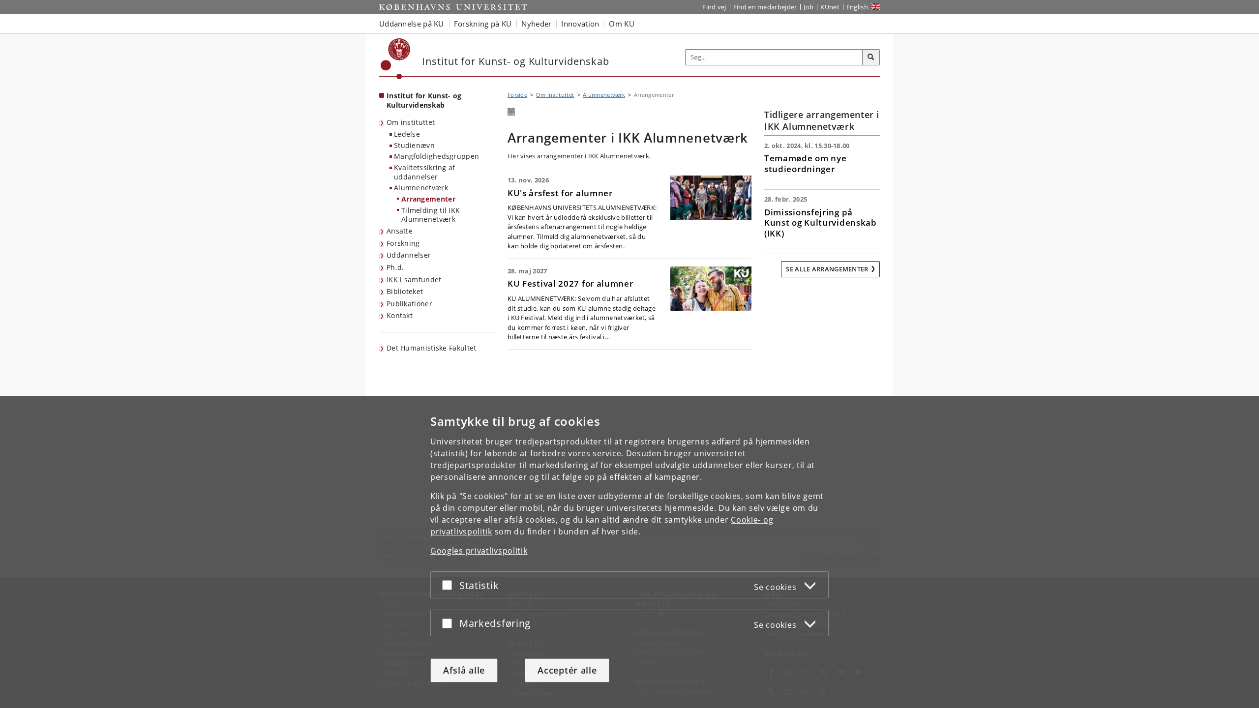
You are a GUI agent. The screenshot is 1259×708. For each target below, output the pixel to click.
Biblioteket (405, 291)
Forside (517, 94)
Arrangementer (428, 199)
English (857, 6)
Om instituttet (411, 122)
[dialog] (629, 552)
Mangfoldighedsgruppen (436, 156)
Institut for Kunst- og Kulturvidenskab (424, 100)
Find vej (714, 6)
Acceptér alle (567, 670)
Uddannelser (409, 255)
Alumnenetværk (421, 187)
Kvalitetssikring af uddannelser (424, 172)
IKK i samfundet (414, 279)
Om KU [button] (621, 24)
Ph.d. (395, 267)
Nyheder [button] (536, 24)
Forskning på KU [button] (483, 24)
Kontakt (400, 315)
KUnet (829, 6)
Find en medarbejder (765, 6)
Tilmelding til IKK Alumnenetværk (430, 215)
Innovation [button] (580, 24)
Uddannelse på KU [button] (411, 24)
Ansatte (400, 231)
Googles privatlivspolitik (479, 550)
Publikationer (409, 303)
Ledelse (407, 134)
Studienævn (414, 145)
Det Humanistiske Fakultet (432, 348)
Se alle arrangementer (827, 269)
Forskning (403, 243)
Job (808, 6)
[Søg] (871, 57)
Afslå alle (464, 670)
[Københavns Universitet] (396, 58)
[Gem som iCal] (511, 112)
